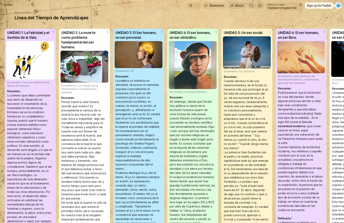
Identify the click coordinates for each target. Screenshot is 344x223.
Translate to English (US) (282, 7)
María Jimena (22, 13)
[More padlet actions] (260, 5)
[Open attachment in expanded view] (30, 60)
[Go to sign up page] (338, 5)
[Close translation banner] (300, 4)
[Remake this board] (251, 5)
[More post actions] (53, 32)
